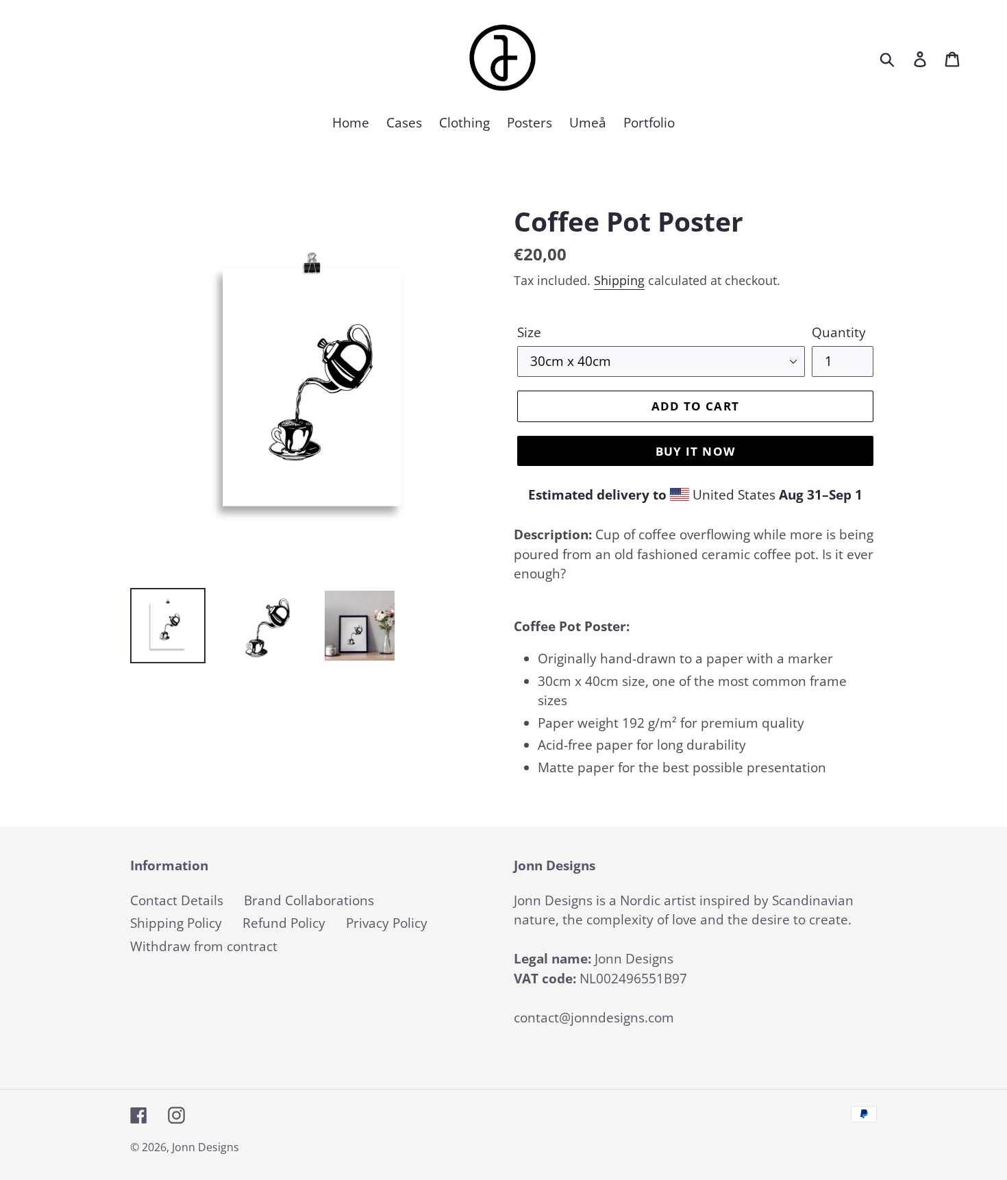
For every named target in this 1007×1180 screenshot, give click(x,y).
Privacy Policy (386, 923)
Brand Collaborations (309, 900)
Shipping (619, 280)
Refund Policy (284, 923)
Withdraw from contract (203, 946)
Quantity (839, 332)
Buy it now (696, 451)
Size (529, 332)
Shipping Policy (176, 923)
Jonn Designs (205, 1147)
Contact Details (176, 900)
